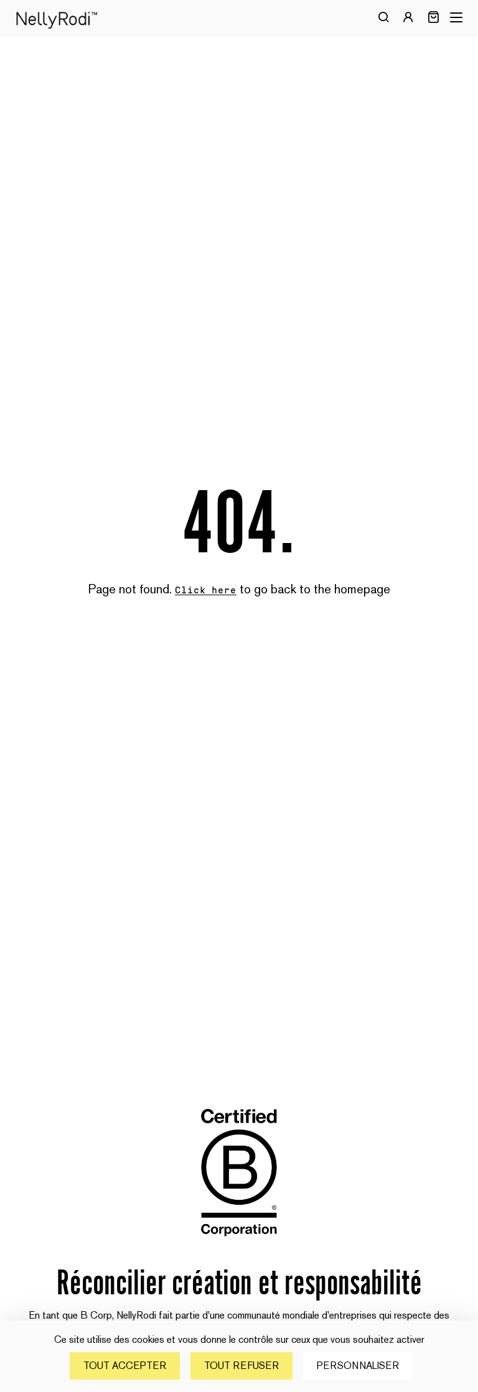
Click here (206, 590)
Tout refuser (241, 1365)
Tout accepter (124, 1365)
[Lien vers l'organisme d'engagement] (239, 1245)
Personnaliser (358, 1365)
